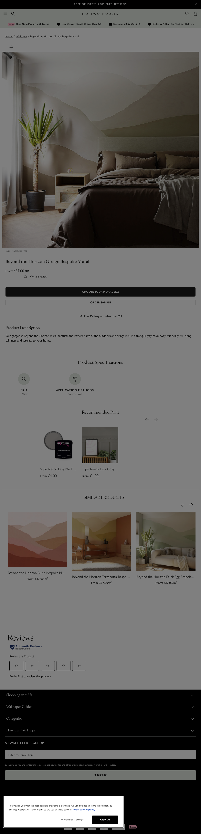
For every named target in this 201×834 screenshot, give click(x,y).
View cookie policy (84, 809)
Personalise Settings (72, 819)
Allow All (105, 819)
